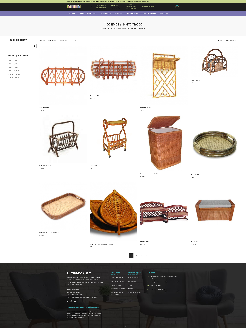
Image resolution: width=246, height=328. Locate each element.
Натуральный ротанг (122, 28)
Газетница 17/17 (95, 165)
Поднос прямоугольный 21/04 (49, 232)
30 (75, 40)
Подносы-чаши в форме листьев (101, 244)
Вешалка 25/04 (95, 96)
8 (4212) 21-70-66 (155, 282)
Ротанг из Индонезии (117, 281)
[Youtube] (75, 301)
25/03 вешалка (44, 108)
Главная (103, 28)
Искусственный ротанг (118, 288)
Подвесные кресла (116, 285)
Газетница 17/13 (45, 165)
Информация (132, 281)
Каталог (110, 28)
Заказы (130, 285)
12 (69, 40)
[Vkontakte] (68, 301)
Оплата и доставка (133, 277)
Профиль (130, 288)
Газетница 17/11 (196, 80)
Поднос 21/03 (195, 175)
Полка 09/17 (144, 242)
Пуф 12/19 (194, 242)
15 (72, 40)
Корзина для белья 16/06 (148, 174)
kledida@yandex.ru (156, 285)
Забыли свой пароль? (134, 292)
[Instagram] (71, 301)
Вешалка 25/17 (145, 108)
